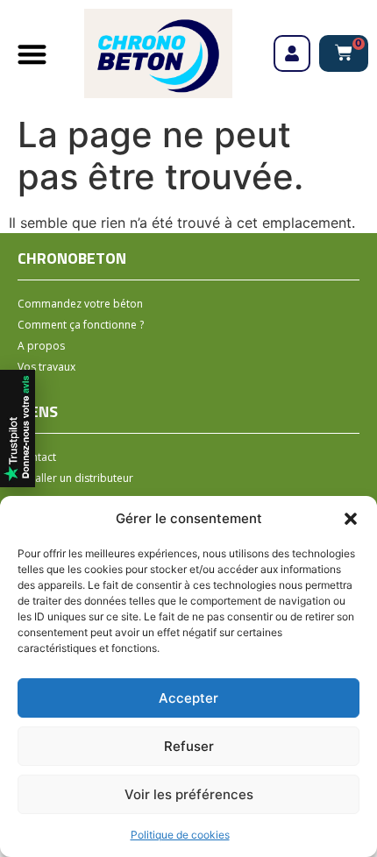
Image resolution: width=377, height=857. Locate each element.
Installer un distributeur (75, 478)
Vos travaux (46, 366)
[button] (350, 519)
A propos (41, 345)
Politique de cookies (180, 834)
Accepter (188, 698)
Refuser (189, 746)
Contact (37, 457)
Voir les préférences (188, 794)
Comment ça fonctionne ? (81, 324)
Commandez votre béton (80, 303)
